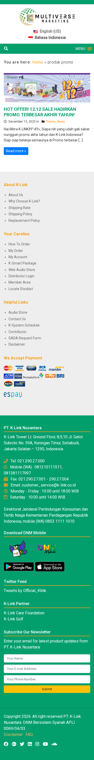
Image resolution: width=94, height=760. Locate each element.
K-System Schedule (24, 325)
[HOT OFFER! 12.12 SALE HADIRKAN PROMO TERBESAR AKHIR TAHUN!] (47, 87)
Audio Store (18, 312)
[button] (80, 49)
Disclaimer (17, 344)
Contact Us (17, 319)
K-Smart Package (22, 263)
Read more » (16, 151)
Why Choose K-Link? (24, 201)
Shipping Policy (20, 214)
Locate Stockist (21, 289)
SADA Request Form (25, 338)
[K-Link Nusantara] (47, 14)
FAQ (29, 734)
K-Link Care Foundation (24, 613)
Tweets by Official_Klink (25, 590)
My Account (18, 257)
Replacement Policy (24, 221)
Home (37, 62)
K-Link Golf (13, 619)
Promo (51, 121)
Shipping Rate (20, 208)
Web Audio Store (22, 270)
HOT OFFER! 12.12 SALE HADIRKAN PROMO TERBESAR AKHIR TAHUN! (40, 111)
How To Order (19, 244)
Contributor (18, 332)
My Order (16, 251)
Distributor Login (21, 276)
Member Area (20, 282)
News (61, 121)
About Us (16, 195)
